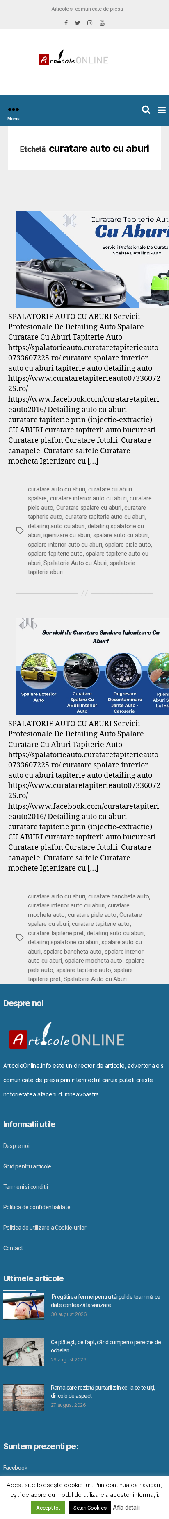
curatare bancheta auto (118, 896)
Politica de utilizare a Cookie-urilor (45, 1227)
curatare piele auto (92, 914)
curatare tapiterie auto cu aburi (105, 516)
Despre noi (16, 1146)
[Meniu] (13, 109)
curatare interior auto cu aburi (88, 498)
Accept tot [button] (48, 1508)
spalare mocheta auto (93, 960)
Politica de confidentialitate (37, 1207)
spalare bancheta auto (72, 951)
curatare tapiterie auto (100, 923)
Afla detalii (126, 1507)
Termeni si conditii (25, 1187)
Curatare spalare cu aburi (88, 507)
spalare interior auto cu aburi (65, 544)
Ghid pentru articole (27, 1166)
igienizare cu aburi (66, 535)
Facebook (15, 1468)
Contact (13, 1248)
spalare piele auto (128, 544)
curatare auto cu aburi (56, 489)
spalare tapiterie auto (55, 553)
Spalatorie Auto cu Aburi (75, 563)
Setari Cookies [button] (89, 1508)
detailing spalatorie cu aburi (63, 942)
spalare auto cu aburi (120, 535)
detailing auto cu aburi (56, 526)
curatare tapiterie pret (56, 933)
